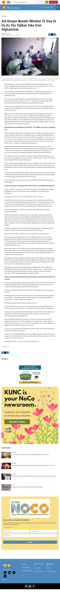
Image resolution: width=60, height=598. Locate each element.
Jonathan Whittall (21, 250)
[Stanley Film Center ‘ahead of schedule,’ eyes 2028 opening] (6, 487)
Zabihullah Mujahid (27, 158)
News (13, 484)
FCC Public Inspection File (39, 564)
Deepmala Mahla (20, 200)
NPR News (4, 16)
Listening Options (26, 567)
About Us (24, 564)
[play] (4, 7)
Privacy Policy (37, 568)
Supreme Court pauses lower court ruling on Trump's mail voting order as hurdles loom (34, 476)
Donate (54, 2)
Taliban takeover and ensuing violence (18, 116)
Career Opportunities (27, 570)
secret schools (22, 323)
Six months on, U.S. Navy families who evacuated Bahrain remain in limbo (30, 454)
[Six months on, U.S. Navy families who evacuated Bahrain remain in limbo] (6, 455)
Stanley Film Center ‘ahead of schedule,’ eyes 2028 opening (27, 487)
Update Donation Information (50, 564)
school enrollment (25, 139)
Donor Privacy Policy (38, 571)
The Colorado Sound (51, 571)
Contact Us (48, 568)
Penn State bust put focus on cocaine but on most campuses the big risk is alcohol (33, 465)
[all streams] (58, 7)
